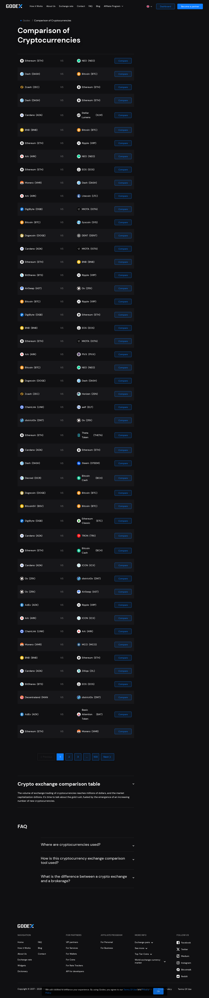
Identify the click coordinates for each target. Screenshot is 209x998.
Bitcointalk (186, 970)
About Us (50, 6)
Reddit (184, 976)
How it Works (36, 6)
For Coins (70, 960)
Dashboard (165, 6)
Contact (81, 6)
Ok (158, 991)
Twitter (184, 949)
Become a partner (190, 6)
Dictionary (23, 971)
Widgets (22, 965)
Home (21, 942)
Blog (98, 6)
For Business (107, 948)
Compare (123, 60)
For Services (72, 948)
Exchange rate (66, 6)
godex (26, 20)
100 (96, 756)
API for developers (75, 971)
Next (106, 756)
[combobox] (113, 6)
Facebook (186, 943)
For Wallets (71, 954)
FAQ (90, 6)
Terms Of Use (130, 989)
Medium (185, 956)
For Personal (107, 942)
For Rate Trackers (74, 965)
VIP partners (72, 942)
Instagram (186, 963)
